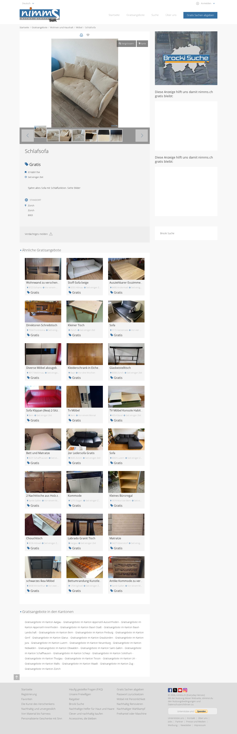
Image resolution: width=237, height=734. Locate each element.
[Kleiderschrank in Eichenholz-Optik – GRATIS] (84, 353)
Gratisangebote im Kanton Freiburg (94, 632)
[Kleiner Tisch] (84, 311)
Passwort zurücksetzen (130, 694)
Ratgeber (74, 699)
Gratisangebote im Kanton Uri (119, 658)
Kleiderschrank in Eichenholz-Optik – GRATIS (96, 368)
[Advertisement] (186, 125)
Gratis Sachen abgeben (200, 15)
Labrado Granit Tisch (81, 538)
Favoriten (26, 699)
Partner (179, 721)
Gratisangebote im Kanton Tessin (83, 658)
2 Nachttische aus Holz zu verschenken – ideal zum (59, 496)
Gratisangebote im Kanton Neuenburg (90, 642)
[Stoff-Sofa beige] (84, 268)
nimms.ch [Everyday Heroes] (190, 695)
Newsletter (186, 725)
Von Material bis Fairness (35, 713)
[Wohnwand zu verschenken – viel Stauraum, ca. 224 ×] (43, 268)
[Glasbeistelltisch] (126, 353)
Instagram (185, 690)
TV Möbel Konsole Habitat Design (131, 410)
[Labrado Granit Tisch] (84, 524)
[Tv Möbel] (84, 396)
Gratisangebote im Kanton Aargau (43, 622)
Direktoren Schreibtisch (41, 325)
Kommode (75, 496)
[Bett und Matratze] (43, 439)
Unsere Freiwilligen (80, 694)
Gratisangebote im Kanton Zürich (43, 668)
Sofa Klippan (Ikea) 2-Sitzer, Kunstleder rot (53, 410)
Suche (155, 15)
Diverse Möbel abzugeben (43, 368)
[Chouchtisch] (43, 524)
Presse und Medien (196, 721)
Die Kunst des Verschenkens (37, 704)
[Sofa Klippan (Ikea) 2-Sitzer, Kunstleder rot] (43, 396)
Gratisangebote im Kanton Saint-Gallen (101, 648)
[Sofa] (126, 311)
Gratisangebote (135, 15)
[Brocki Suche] (186, 58)
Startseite (114, 15)
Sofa (112, 325)
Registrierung (29, 694)
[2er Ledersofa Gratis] (84, 439)
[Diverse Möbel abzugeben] (43, 353)
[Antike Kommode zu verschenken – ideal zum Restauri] (126, 567)
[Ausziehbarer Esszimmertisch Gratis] (126, 268)
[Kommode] (84, 481)
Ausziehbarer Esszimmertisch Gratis (133, 282)
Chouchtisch (34, 538)
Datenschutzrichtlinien (179, 704)
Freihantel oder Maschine (131, 713)
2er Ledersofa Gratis (81, 453)
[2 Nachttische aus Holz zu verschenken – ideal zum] (43, 481)
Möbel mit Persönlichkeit (131, 699)
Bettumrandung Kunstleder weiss (90, 581)
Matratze (115, 538)
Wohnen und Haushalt (61, 27)
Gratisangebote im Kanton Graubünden (91, 637)
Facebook (170, 690)
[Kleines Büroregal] (126, 481)
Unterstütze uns (176, 718)
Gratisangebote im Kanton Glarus (50, 637)
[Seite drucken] (81, 35)
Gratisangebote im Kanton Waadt (80, 663)
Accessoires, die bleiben (82, 718)
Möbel (79, 27)
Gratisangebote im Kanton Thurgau (43, 658)
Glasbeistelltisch (120, 368)
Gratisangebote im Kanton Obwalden (58, 648)
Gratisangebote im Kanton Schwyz (71, 653)
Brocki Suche (167, 233)
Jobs (170, 721)
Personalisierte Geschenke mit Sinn (41, 718)
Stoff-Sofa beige (78, 282)
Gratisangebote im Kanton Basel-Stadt (81, 627)
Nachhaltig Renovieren (130, 704)
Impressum (200, 725)
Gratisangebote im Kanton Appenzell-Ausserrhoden (91, 622)
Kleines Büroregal (121, 496)
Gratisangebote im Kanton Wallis (42, 663)
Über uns (171, 15)
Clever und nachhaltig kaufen (86, 713)
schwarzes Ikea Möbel (40, 581)
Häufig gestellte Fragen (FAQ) (86, 689)
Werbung (172, 725)
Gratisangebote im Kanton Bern (56, 632)
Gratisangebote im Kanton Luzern (49, 642)
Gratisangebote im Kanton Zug (116, 663)
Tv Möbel (74, 410)
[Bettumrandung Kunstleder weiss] (84, 567)
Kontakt (191, 718)
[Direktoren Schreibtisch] (43, 311)
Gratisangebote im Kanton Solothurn (112, 653)
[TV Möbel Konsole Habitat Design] (126, 396)
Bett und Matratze (38, 453)
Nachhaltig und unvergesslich (38, 708)
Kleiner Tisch (76, 325)
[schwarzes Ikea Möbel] (43, 567)
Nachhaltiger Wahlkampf (131, 708)
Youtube (180, 690)
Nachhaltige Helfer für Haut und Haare (91, 708)
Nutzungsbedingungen (184, 701)
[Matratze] (126, 524)
